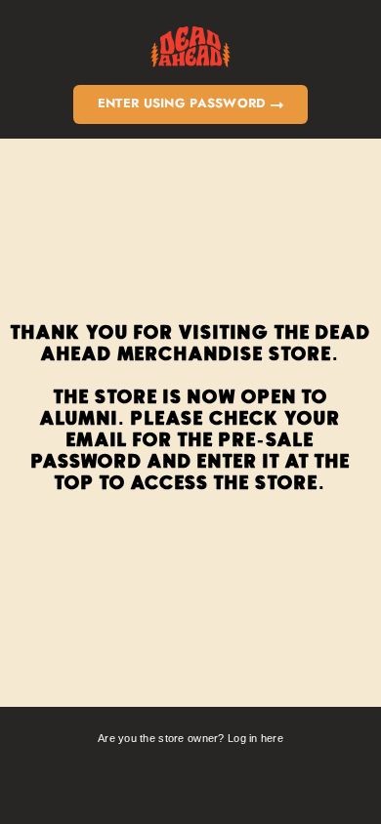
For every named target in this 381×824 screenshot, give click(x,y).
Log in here (255, 738)
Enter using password (184, 103)
